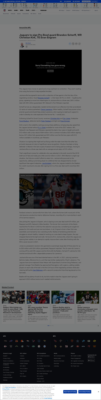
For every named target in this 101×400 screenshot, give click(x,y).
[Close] (98, 392)
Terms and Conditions (10, 387)
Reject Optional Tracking (70, 391)
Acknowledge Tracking (84, 391)
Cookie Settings (48, 398)
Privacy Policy (6, 389)
